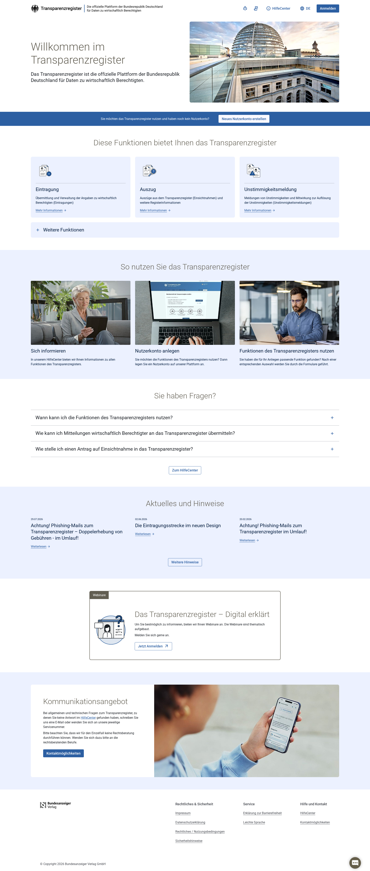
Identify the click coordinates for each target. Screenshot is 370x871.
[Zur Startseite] (98, 9)
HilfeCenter (88, 718)
